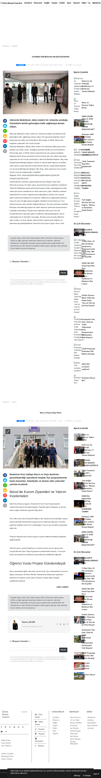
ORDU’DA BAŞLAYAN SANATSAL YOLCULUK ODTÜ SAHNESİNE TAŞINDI (86, 180)
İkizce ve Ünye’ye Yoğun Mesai (88, 105)
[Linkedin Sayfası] (19, 727)
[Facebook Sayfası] (2, 727)
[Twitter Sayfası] (6, 727)
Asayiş (14, 402)
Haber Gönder (6, 759)
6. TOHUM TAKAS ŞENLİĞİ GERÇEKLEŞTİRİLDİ (90, 152)
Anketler (90, 720)
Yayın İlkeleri (6, 743)
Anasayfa (5, 46)
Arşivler (41, 734)
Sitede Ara (91, 717)
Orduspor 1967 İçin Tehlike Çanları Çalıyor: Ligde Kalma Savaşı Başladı (88, 139)
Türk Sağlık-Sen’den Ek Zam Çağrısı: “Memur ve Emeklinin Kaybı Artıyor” (88, 205)
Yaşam (54, 3)
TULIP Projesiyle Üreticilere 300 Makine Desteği (88, 351)
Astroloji (90, 728)
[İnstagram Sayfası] (11, 727)
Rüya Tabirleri (92, 725)
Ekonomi (38, 3)
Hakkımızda (5, 740)
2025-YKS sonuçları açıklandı (85, 366)
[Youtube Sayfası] (15, 727)
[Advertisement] (50, 25)
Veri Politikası (6, 746)
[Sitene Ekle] (7, 732)
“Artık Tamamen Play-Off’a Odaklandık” (88, 163)
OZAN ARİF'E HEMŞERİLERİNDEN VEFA (90, 232)
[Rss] (24, 727)
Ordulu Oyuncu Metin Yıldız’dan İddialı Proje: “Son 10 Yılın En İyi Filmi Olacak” (88, 300)
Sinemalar (74, 734)
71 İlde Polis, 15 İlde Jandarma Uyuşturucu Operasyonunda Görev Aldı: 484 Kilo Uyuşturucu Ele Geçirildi (88, 249)
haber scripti (4, 775)
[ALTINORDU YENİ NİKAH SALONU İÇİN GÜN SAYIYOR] (35, 92)
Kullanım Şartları (7, 753)
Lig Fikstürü (74, 728)
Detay (78, 776)
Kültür (62, 3)
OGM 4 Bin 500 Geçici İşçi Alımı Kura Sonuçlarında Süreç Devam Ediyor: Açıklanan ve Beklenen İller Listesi (88, 273)
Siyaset (76, 3)
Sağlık (46, 3)
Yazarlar (41, 729)
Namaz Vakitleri (76, 723)
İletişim (41, 746)
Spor (69, 3)
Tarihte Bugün (75, 731)
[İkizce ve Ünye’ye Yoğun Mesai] (35, 447)
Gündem (28, 3)
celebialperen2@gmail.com (32, 626)
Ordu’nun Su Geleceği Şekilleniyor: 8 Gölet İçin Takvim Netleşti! (88, 86)
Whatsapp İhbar (7, 756)
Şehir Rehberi (75, 739)
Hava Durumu (75, 717)
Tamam (88, 776)
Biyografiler (91, 723)
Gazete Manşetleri (74, 743)
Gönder (63, 273)
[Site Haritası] (3, 732)
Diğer (84, 3)
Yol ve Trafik (74, 720)
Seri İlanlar (74, 736)
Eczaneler (74, 725)
